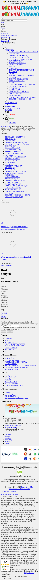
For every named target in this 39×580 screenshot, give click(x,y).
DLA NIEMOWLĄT (15, 61)
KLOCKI (12, 83)
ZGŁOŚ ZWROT (10, 394)
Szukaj (3, 26)
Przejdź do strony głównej (4, 315)
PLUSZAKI (13, 72)
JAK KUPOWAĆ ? (11, 364)
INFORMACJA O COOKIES (14, 346)
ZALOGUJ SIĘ (10, 378)
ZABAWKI (4, 133)
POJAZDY (12, 77)
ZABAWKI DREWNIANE (18, 86)
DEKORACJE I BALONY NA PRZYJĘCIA (23, 52)
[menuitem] (21, 73)
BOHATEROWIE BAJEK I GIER (20, 99)
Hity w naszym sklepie (14, 197)
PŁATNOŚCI (9, 358)
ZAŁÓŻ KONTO (10, 376)
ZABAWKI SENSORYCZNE (18, 55)
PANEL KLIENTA (11, 382)
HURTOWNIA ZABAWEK (14, 385)
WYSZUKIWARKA (11, 383)
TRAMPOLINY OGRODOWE (19, 92)
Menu (2, 24)
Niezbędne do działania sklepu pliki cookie (16, 509)
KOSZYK (8, 380)
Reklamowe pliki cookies (9, 549)
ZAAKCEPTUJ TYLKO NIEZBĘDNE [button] (14, 576)
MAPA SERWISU (11, 348)
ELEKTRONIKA (14, 88)
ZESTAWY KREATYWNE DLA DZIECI (22, 97)
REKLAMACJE (10, 396)
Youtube (7, 436)
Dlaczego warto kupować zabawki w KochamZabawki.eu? (16, 368)
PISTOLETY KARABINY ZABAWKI (21, 75)
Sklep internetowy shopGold (10, 494)
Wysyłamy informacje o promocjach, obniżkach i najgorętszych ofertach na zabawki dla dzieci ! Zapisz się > (19, 323)
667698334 (4, 33)
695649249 (15, 427)
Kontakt (3, 32)
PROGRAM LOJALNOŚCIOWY (16, 362)
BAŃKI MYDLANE (16, 95)
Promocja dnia (5, 202)
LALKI (11, 73)
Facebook (8, 434)
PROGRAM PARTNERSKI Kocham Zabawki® (20, 365)
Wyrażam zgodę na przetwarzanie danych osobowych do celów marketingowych (19, 328)
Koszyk (5, 41)
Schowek (5, 37)
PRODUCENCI (10, 349)
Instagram (8, 438)
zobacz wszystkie (6, 265)
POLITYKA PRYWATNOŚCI (15, 344)
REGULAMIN (10, 342)
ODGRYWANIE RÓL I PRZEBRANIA (22, 84)
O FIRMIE (8, 339)
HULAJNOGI (13, 68)
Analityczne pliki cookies (9, 536)
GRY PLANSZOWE (15, 93)
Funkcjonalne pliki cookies (9, 525)
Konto (3, 28)
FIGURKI (12, 66)
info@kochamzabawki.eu (9, 35)
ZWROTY (8, 392)
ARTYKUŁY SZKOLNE (17, 63)
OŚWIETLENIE (14, 54)
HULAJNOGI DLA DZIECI (15, 157)
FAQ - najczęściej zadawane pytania (16, 398)
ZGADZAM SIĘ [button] (6, 578)
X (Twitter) (8, 440)
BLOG (7, 351)
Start (2, 22)
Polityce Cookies (29, 573)
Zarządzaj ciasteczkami (9, 491)
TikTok (7, 443)
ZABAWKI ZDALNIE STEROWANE (21, 70)
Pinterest (7, 441)
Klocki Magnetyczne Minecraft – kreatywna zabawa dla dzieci (14, 228)
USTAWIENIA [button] (6, 574)
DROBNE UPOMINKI (16, 64)
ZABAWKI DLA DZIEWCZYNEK (20, 59)
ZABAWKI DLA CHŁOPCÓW (19, 57)
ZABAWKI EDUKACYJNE (18, 79)
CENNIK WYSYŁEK (12, 360)
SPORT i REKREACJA (16, 81)
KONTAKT (9, 340)
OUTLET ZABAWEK (16, 90)
